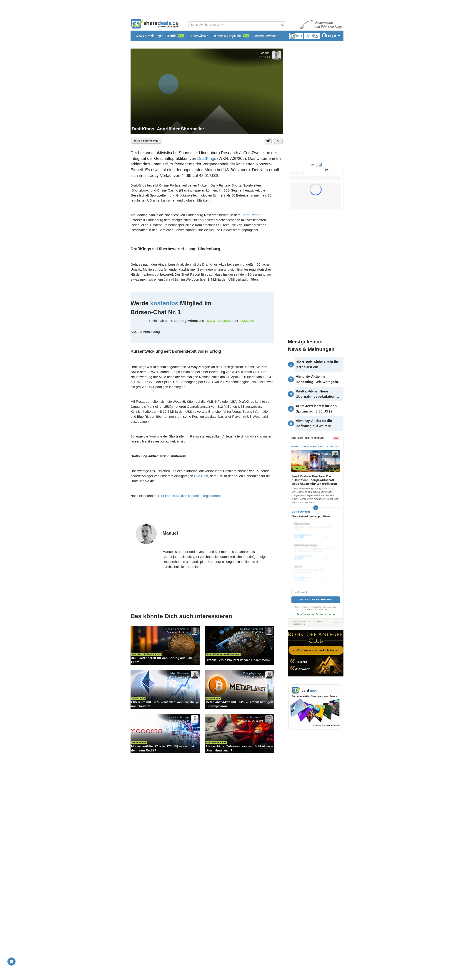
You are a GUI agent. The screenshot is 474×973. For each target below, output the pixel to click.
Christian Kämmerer (177, 630)
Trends (171, 36)
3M (312, 164)
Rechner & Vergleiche (226, 36)
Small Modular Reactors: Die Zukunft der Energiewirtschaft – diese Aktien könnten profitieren (314, 479)
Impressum (317, 617)
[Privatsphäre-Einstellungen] (11, 961)
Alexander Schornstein (250, 719)
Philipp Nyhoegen (179, 674)
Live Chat (201, 477)
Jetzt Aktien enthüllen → (315, 595)
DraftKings (206, 158)
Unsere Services (265, 36)
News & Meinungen (149, 36)
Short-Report (251, 215)
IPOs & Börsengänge (146, 140)
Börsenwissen (198, 36)
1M (319, 164)
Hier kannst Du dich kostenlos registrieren (189, 497)
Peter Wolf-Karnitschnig (175, 719)
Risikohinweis (299, 620)
